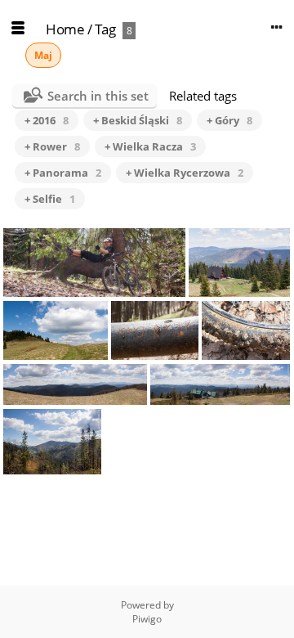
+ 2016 (46, 120)
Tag (105, 29)
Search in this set (98, 96)
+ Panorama (62, 172)
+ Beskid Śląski (137, 120)
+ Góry (229, 120)
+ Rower (52, 146)
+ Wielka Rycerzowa (184, 172)
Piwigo (147, 619)
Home (65, 29)
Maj (43, 55)
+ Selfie (49, 198)
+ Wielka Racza (150, 146)
